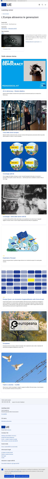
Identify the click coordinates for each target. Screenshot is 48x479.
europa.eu (9, 429)
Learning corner (5, 408)
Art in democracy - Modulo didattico (14, 91)
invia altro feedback (20, 402)
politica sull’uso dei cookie (16, 471)
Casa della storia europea (11, 132)
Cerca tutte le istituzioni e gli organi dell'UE (10, 463)
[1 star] (2, 402)
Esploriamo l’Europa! (9, 258)
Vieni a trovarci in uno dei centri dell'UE (9, 440)
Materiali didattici (6, 13)
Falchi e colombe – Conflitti (11, 385)
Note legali (3, 455)
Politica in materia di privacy (7, 454)
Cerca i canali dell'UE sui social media (9, 446)
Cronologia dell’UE (8, 174)
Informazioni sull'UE (12, 28)
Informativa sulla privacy (6, 421)
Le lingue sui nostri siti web (7, 452)
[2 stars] (3, 402)
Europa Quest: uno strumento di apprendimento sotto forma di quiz (23, 299)
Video (2, 32)
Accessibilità (4, 414)
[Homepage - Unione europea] (6, 4)
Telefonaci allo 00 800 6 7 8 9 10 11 (8, 435)
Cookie (2, 457)
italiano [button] (39, 4)
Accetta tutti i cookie (9, 476)
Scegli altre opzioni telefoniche (7, 437)
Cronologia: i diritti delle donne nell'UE (14, 216)
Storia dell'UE (4, 28)
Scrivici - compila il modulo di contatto (9, 439)
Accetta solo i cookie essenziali (21, 476)
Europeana (6, 343)
